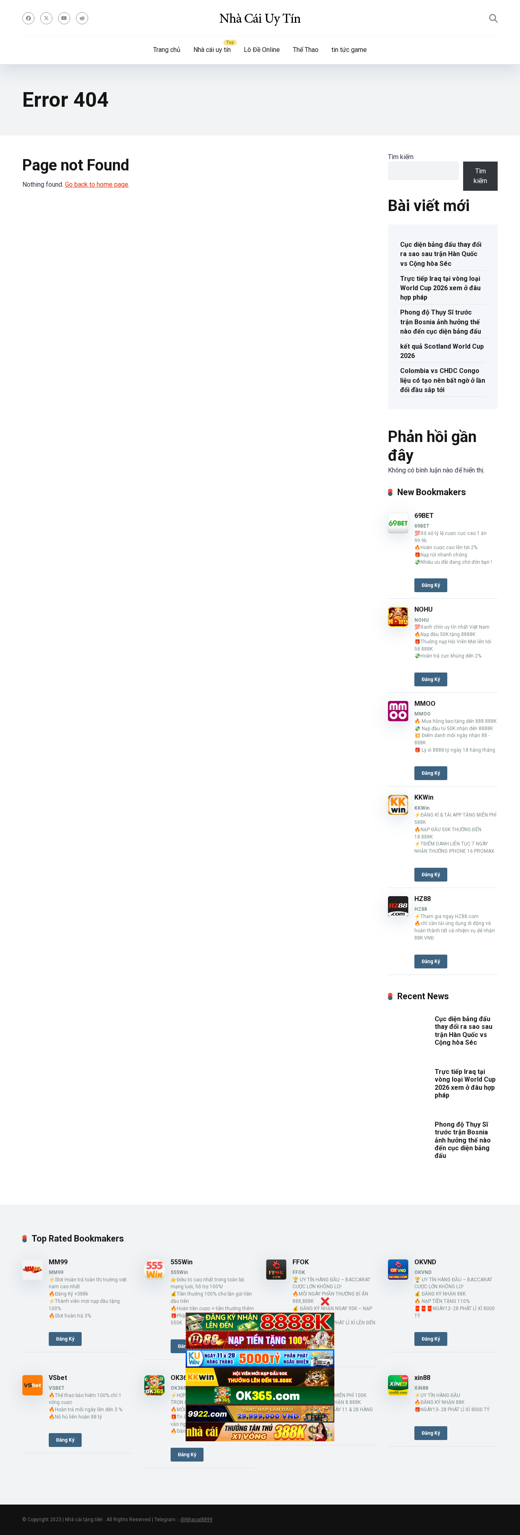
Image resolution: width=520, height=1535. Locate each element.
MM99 (58, 1262)
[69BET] (398, 531)
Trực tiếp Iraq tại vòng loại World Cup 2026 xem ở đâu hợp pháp (440, 288)
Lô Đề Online (262, 50)
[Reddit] (82, 18)
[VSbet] (32, 1393)
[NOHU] (398, 625)
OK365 (181, 1378)
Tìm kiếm (401, 157)
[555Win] (154, 1277)
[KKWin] (398, 813)
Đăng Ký (431, 585)
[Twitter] (46, 18)
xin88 (422, 1378)
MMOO (425, 703)
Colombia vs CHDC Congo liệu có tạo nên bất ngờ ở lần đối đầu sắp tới (442, 380)
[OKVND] (398, 1277)
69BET (424, 516)
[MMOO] (398, 719)
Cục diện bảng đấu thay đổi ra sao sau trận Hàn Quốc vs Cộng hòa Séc (440, 254)
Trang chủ (166, 50)
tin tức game (349, 50)
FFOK (300, 1262)
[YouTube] (64, 18)
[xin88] (398, 1393)
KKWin (423, 797)
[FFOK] (276, 1277)
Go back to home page (96, 184)
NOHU (423, 609)
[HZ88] (398, 914)
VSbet (58, 1378)
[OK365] (154, 1393)
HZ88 (422, 899)
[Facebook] (28, 18)
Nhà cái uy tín (212, 50)
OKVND (425, 1262)
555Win (182, 1262)
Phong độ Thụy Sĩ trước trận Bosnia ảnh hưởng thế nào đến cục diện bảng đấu (440, 321)
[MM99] (32, 1277)
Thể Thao (305, 50)
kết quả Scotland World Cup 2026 (442, 351)
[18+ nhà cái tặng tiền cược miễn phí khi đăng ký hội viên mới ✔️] (260, 18)
